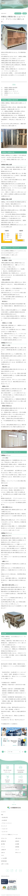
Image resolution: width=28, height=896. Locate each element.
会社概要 (17, 844)
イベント (3, 846)
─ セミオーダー (4, 831)
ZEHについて (18, 852)
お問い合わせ (18, 838)
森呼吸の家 (3, 841)
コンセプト (3, 811)
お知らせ (3, 852)
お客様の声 (3, 849)
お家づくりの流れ (5, 863)
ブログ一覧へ (10, 751)
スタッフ (17, 849)
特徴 (2, 814)
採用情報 (17, 846)
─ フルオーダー (4, 828)
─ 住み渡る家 (4, 820)
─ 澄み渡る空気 (4, 817)
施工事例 (3, 844)
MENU (20, 2)
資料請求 (17, 841)
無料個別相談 (4, 861)
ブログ (2, 855)
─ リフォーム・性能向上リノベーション (9, 834)
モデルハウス (4, 838)
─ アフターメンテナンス (6, 823)
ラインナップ (4, 825)
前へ (5, 751)
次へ (23, 751)
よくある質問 (4, 858)
